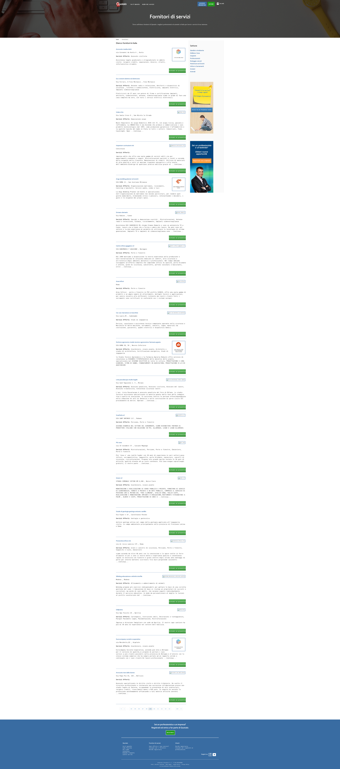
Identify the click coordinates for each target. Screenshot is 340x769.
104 (131, 708)
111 (158, 708)
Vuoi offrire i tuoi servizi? (159, 746)
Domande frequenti (129, 753)
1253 (177, 708)
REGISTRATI (170, 732)
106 (139, 708)
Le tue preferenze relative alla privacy (170, 766)
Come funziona (127, 748)
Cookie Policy (176, 764)
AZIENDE (211, 4)
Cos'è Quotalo (135, 4)
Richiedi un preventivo (177, 70)
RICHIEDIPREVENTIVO (202, 4)
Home (117, 39)
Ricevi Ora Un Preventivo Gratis (201, 109)
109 (150, 708)
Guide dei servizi (148, 4)
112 (162, 708)
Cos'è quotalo (127, 746)
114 (169, 708)
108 (146, 708)
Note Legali (169, 764)
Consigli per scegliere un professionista (184, 748)
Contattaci (126, 751)
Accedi (222, 3)
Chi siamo (126, 749)
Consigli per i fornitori (157, 748)
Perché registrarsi (155, 749)
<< (121, 708)
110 (154, 708)
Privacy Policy (185, 764)
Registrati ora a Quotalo (201, 160)
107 (143, 708)
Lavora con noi (128, 754)
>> (181, 708)
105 (135, 708)
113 (165, 708)
